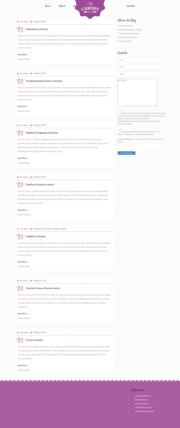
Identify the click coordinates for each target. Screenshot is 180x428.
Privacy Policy (148, 134)
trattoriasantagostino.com (144, 411)
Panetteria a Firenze (37, 29)
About (62, 6)
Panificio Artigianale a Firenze (42, 132)
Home (48, 6)
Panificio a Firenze (36, 236)
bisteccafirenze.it (141, 400)
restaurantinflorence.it (143, 396)
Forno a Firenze (34, 340)
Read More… (23, 55)
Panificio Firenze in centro (40, 184)
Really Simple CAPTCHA (145, 139)
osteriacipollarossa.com (144, 407)
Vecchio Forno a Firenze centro (43, 288)
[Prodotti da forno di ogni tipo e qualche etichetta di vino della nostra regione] (90, 9)
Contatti (131, 6)
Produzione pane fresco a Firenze (44, 81)
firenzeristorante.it (142, 404)
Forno (27, 59)
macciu (25, 21)
